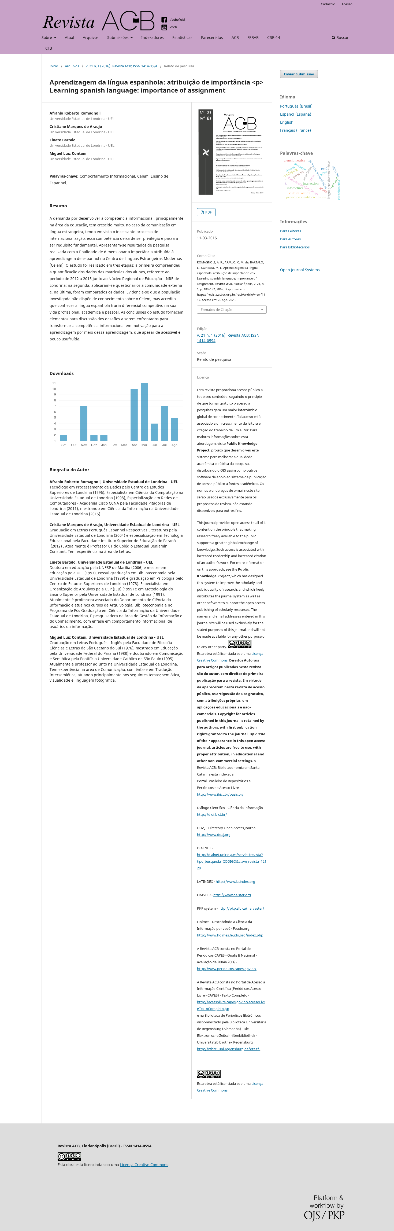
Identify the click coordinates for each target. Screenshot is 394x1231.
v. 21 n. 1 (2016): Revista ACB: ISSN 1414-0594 (121, 66)
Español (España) (295, 114)
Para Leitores (290, 231)
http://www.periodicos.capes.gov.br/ (227, 968)
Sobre (47, 37)
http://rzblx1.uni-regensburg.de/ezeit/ (228, 1048)
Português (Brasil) (296, 106)
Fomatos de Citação (216, 309)
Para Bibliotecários (295, 247)
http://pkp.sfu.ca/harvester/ (241, 908)
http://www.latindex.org (235, 881)
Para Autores (290, 239)
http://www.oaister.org (232, 894)
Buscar (342, 37)
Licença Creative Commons (144, 1164)
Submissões (118, 37)
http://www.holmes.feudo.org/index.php (230, 935)
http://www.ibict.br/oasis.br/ (220, 794)
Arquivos (91, 37)
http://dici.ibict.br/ (212, 814)
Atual (69, 37)
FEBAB (253, 37)
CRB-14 (273, 37)
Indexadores (152, 37)
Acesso (346, 4)
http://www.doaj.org (214, 834)
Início (54, 66)
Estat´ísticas (182, 37)
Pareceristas (212, 37)
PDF (208, 212)
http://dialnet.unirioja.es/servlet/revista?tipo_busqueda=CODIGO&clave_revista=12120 (231, 861)
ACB (235, 37)
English (286, 122)
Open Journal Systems (300, 269)
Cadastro (328, 4)
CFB (48, 48)
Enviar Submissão (299, 74)
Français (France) (295, 130)
